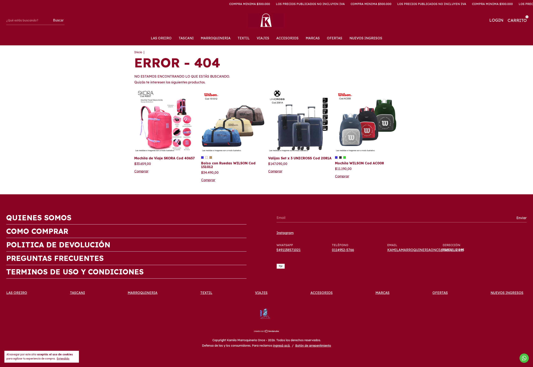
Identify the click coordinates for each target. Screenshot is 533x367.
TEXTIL (244, 38)
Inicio (138, 52)
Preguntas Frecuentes (55, 258)
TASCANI (186, 38)
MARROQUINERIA (215, 38)
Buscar (58, 20)
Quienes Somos (38, 217)
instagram (285, 233)
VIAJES (263, 38)
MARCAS (313, 38)
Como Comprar (37, 231)
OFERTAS (334, 38)
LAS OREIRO (161, 38)
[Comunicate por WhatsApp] (524, 358)
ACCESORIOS (287, 38)
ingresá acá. (281, 345)
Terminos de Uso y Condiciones (75, 271)
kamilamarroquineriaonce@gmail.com (425, 250)
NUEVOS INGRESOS (365, 38)
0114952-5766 (343, 250)
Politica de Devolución (58, 244)
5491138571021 (288, 250)
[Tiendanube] (267, 331)
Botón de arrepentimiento (313, 345)
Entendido (63, 358)
